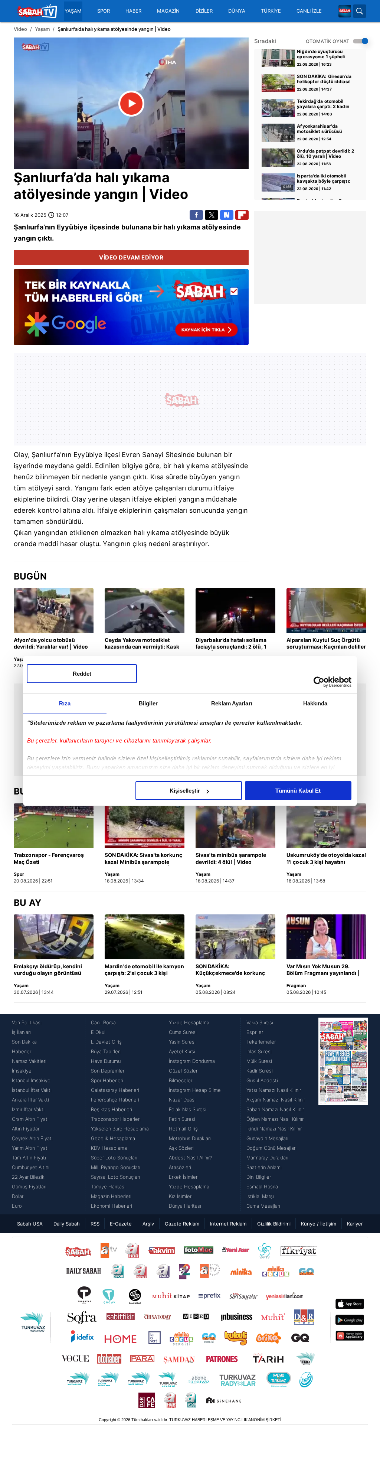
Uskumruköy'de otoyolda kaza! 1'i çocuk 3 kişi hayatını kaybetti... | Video (326, 859)
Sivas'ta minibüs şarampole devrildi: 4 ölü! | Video (231, 858)
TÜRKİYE (271, 11)
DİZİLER (204, 11)
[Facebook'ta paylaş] (196, 215)
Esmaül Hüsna (262, 1186)
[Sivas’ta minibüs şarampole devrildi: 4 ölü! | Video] (235, 825)
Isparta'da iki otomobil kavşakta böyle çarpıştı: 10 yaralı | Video (323, 179)
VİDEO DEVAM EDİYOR (131, 257)
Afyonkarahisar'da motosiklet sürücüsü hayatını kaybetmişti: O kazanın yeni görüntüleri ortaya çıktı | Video (323, 129)
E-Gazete (121, 1224)
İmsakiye (22, 1071)
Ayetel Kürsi (182, 1051)
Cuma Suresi (183, 1032)
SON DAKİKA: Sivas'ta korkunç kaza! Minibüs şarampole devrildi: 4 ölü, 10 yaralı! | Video (143, 859)
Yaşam (42, 29)
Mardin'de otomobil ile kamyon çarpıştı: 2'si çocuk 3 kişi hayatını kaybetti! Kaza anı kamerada (144, 970)
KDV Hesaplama (109, 1148)
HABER (133, 11)
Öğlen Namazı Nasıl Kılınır (275, 1119)
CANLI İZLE (309, 11)
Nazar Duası (182, 1100)
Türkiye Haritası (108, 1186)
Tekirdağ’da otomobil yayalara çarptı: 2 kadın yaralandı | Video (323, 104)
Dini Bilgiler (258, 1177)
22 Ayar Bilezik (28, 1177)
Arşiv (148, 1224)
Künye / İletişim (318, 1224)
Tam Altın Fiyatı (29, 1158)
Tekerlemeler (261, 1042)
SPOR (103, 11)
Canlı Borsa (103, 1022)
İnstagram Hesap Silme (195, 1090)
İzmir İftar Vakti (28, 1109)
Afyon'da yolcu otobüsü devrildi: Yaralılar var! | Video (51, 643)
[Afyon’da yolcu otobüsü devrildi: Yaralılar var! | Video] (54, 610)
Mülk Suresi (259, 1061)
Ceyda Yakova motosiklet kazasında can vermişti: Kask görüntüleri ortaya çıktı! (142, 644)
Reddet (82, 673)
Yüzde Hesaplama (189, 1022)
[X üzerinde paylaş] (211, 215)
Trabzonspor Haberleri (116, 1119)
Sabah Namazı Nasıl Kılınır (275, 1109)
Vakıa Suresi (259, 1022)
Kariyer (355, 1224)
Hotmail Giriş (183, 1129)
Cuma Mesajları (263, 1206)
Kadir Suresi (259, 1071)
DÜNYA (236, 11)
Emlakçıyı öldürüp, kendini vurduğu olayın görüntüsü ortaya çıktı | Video (48, 970)
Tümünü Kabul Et (298, 790)
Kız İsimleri (181, 1196)
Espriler (254, 1032)
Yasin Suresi (182, 1042)
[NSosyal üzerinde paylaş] (226, 215)
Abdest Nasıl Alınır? (190, 1158)
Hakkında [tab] (315, 703)
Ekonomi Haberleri (111, 1206)
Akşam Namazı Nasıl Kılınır (275, 1100)
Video (20, 29)
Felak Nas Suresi (187, 1109)
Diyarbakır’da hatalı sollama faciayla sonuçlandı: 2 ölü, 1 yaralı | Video (231, 644)
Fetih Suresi (182, 1119)
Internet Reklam (228, 1224)
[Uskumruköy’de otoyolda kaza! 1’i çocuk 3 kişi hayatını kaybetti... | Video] (326, 825)
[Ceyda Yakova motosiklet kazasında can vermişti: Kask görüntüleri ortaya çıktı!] (144, 610)
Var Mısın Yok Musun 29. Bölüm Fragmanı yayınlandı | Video (323, 970)
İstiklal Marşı (260, 1196)
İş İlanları (21, 1032)
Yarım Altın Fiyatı (30, 1148)
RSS (95, 1224)
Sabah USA (30, 1224)
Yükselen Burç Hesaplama (120, 1129)
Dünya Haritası (185, 1206)
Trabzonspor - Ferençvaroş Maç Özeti (49, 858)
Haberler (21, 1051)
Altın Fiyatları (26, 1129)
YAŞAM (73, 11)
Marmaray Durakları (267, 1158)
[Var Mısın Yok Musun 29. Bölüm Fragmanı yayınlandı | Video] (326, 936)
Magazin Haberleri (111, 1196)
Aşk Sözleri (181, 1148)
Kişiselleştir (185, 790)
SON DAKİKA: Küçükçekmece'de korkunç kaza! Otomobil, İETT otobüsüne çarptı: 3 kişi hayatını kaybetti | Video (230, 970)
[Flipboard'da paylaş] (242, 215)
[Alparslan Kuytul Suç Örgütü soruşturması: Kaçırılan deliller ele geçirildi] (326, 610)
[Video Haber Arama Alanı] (359, 11)
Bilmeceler (180, 1080)
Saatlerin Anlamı (264, 1167)
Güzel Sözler (183, 1071)
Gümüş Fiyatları (29, 1186)
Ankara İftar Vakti (30, 1100)
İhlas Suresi (259, 1051)
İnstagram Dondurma (192, 1061)
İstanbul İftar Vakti (32, 1090)
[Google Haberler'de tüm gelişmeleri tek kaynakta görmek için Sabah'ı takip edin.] (131, 311)
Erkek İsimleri (184, 1177)
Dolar (17, 1196)
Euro (17, 1206)
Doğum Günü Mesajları (271, 1148)
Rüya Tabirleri (106, 1051)
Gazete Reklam (182, 1224)
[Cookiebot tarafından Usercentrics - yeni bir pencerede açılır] (318, 682)
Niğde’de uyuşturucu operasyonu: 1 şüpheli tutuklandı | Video (321, 54)
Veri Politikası (27, 1022)
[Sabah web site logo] (344, 11)
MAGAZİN (168, 11)
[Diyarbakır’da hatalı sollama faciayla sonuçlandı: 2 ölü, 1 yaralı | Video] (235, 610)
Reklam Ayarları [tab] (231, 703)
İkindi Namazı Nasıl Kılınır (274, 1129)
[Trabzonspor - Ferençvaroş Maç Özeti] (54, 825)
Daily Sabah (66, 1224)
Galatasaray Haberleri (115, 1090)
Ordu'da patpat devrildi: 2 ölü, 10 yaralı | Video (325, 154)
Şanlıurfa (43, 177)
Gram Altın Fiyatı (30, 1119)
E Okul (98, 1032)
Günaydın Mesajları (267, 1138)
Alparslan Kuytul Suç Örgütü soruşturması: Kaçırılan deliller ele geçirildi (326, 644)
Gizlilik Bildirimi (274, 1224)
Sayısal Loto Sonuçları (115, 1177)
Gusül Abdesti (262, 1080)
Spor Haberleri (107, 1080)
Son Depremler (107, 1071)
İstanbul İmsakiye (31, 1080)
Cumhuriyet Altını (30, 1167)
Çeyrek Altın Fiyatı (32, 1138)
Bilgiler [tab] (148, 703)
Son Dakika (24, 1042)
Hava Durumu (106, 1061)
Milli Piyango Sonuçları (115, 1167)
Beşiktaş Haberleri (111, 1109)
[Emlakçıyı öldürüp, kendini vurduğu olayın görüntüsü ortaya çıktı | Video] (54, 936)
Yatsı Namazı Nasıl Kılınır (273, 1090)
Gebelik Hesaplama (113, 1138)
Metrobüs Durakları (190, 1138)
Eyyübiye (72, 227)
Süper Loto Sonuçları (114, 1158)
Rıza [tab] (65, 703)
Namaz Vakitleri (29, 1061)
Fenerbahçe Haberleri (115, 1100)
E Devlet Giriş (106, 1042)
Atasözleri (180, 1167)
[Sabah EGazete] (343, 1114)
